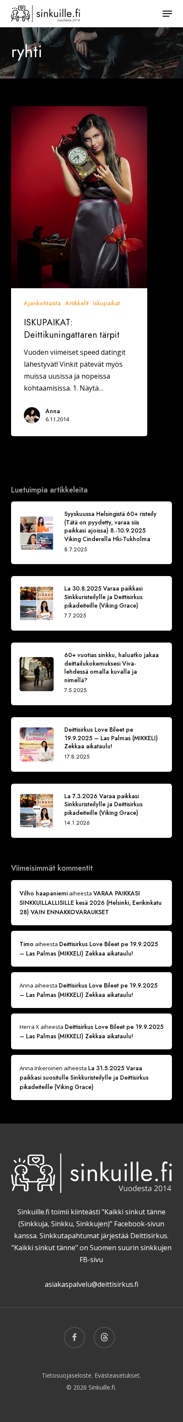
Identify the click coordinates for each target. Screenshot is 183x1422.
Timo (27, 944)
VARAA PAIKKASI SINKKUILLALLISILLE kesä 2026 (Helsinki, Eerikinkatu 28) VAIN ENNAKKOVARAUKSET (91, 902)
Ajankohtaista (42, 303)
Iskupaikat (106, 303)
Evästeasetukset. (117, 1375)
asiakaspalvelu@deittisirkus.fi (91, 1284)
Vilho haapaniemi (44, 893)
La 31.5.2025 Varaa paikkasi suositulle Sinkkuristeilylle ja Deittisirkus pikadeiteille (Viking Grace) (84, 1077)
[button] (167, 13)
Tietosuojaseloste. (67, 1375)
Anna (53, 411)
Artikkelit (77, 303)
